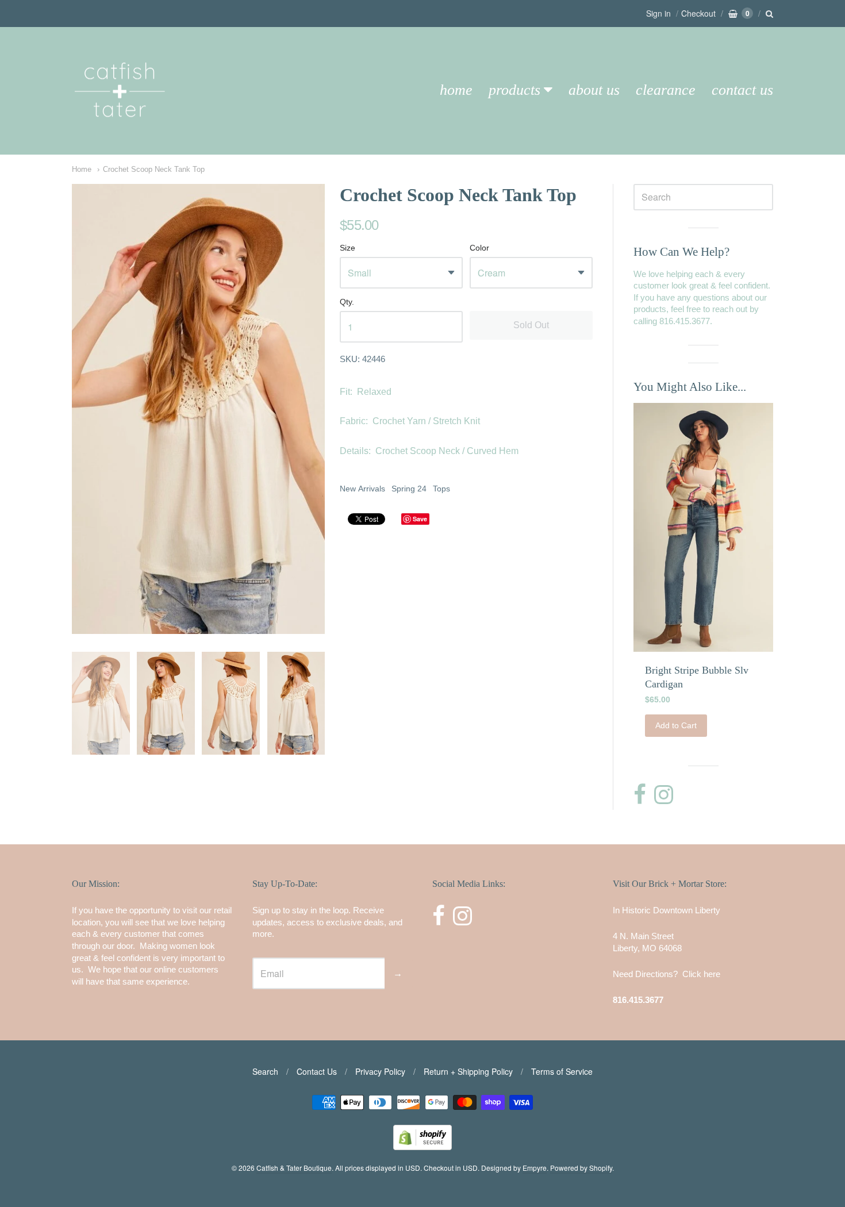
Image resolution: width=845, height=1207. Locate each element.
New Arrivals (362, 488)
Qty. (347, 302)
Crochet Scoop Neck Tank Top (154, 169)
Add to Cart (676, 725)
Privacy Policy (380, 1071)
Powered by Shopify (581, 1168)
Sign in (658, 13)
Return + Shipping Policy (468, 1071)
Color (479, 248)
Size (347, 248)
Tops (441, 488)
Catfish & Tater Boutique (294, 1168)
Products (514, 90)
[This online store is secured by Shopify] (422, 1146)
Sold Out (531, 325)
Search (265, 1071)
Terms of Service (562, 1071)
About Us (594, 90)
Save (420, 518)
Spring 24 (409, 488)
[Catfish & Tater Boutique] (121, 133)
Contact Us (742, 90)
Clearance (666, 90)
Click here (701, 974)
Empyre (535, 1168)
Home (456, 90)
